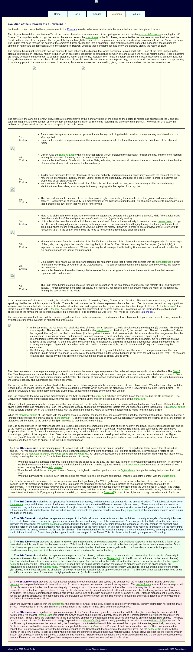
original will (58, 603)
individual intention (39, 453)
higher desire (128, 470)
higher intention (134, 464)
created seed (165, 221)
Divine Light (113, 558)
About (88, 649)
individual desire (59, 453)
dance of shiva (91, 620)
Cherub (176, 371)
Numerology (146, 311)
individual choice (28, 415)
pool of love (92, 37)
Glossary (72, 29)
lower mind (123, 489)
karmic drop (102, 330)
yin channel (38, 550)
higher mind (168, 475)
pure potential (163, 261)
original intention (50, 524)
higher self (139, 398)
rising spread (55, 467)
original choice (177, 406)
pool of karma (143, 584)
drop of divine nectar (150, 34)
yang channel (132, 510)
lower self (101, 396)
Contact (103, 649)
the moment (63, 417)
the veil (55, 309)
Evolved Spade (67, 154)
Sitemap (95, 649)
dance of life (158, 620)
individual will (81, 453)
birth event (170, 306)
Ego (15, 396)
